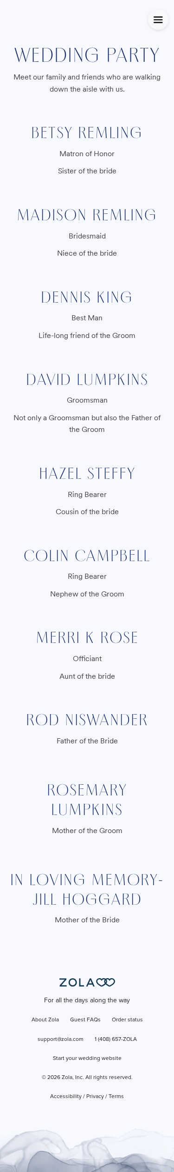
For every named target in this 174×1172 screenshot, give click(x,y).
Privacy (95, 1096)
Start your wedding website (87, 1058)
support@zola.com (61, 1039)
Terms (116, 1096)
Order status (127, 1020)
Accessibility (66, 1096)
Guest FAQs (85, 1020)
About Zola (45, 1020)
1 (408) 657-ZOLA (116, 1039)
